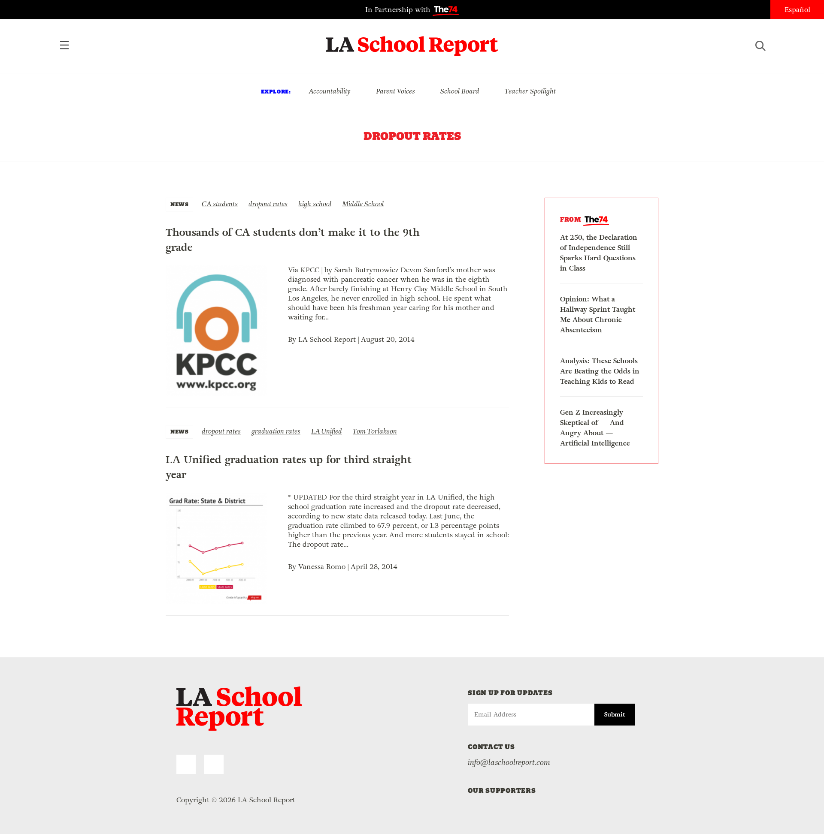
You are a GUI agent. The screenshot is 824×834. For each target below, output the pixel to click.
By (293, 339)
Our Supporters (502, 790)
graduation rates (275, 431)
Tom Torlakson (375, 431)
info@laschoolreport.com (509, 762)
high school (314, 204)
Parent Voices (395, 91)
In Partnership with (399, 10)
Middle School (363, 204)
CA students (220, 204)
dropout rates (268, 204)
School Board (459, 91)
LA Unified (326, 431)
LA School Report (412, 40)
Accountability (330, 91)
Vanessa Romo (321, 567)
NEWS (179, 204)
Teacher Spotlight (530, 91)
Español (797, 10)
